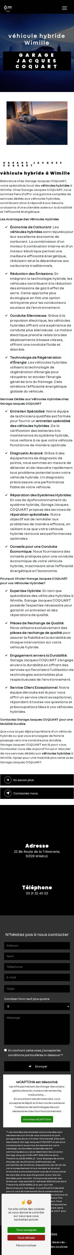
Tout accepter (26, 1230)
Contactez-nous (25, 793)
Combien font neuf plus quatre (26, 999)
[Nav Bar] (64, 8)
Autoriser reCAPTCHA (37, 1119)
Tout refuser (26, 1238)
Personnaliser (26, 1245)
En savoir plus (23, 780)
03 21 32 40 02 (37, 893)
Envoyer (41, 1066)
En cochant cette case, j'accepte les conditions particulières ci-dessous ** (35, 1052)
